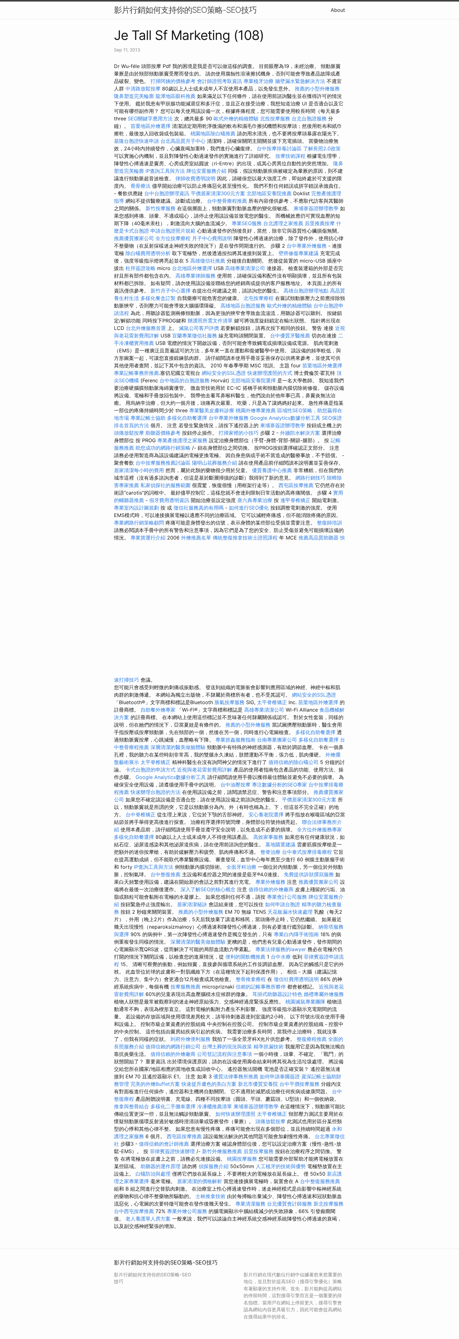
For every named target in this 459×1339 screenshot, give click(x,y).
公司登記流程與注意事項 (224, 1054)
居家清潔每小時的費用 (139, 470)
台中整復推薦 (165, 874)
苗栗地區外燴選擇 (150, 126)
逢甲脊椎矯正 (296, 500)
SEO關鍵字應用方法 (150, 118)
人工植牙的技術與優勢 (281, 1166)
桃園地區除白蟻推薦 (212, 133)
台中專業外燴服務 (307, 246)
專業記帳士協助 (148, 418)
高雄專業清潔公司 (245, 268)
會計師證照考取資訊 (219, 81)
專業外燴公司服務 (188, 1211)
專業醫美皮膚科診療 (211, 410)
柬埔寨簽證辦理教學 (316, 208)
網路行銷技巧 (310, 478)
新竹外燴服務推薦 (223, 1151)
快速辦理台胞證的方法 (155, 792)
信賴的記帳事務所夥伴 (261, 987)
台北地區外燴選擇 (192, 268)
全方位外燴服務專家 (319, 829)
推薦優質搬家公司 (134, 238)
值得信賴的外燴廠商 (271, 889)
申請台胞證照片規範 (173, 231)
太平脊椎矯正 (273, 702)
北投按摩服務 (275, 118)
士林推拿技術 (210, 1196)
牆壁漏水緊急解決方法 (300, 81)
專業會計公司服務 (287, 897)
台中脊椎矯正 (141, 814)
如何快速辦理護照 (235, 1114)
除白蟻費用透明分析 (148, 253)
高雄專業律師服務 (195, 276)
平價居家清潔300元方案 (218, 193)
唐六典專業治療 (254, 500)
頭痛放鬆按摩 (130, 433)
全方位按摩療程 (172, 238)
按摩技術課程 (291, 156)
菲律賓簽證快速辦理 (172, 1151)
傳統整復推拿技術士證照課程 (246, 537)
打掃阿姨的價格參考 (173, 81)
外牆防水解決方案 (300, 433)
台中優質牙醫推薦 (290, 335)
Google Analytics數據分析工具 (285, 418)
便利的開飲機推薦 (245, 957)
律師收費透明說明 (195, 178)
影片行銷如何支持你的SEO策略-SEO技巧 (185, 10)
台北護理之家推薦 (283, 223)
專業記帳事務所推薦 (136, 373)
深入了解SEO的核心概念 (207, 889)
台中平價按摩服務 (300, 1084)
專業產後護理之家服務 (182, 440)
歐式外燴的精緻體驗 (236, 118)
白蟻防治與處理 (153, 1174)
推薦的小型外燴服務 (317, 88)
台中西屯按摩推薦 (134, 1211)
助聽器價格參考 (163, 433)
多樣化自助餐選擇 (187, 418)
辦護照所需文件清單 (210, 320)
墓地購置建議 (280, 844)
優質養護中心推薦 (272, 470)
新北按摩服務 (328, 1204)
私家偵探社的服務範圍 (165, 485)
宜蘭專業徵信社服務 (194, 335)
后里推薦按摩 (320, 223)
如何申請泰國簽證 (280, 1076)
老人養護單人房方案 (148, 1219)
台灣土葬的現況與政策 (227, 1046)
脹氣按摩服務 (230, 702)
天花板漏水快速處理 (290, 912)
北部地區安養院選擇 (253, 380)
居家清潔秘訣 (192, 904)
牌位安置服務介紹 (206, 171)
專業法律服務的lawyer (280, 949)
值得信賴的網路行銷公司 (173, 1046)
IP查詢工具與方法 (165, 171)
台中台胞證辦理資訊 (166, 193)
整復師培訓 (329, 523)
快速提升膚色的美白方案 (208, 1084)
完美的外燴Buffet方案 (155, 1084)
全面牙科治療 (241, 867)
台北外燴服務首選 (146, 328)
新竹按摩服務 (161, 208)
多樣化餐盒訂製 (158, 298)
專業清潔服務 (250, 1204)
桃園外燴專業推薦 (256, 410)
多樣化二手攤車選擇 (173, 1106)
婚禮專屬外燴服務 (324, 994)
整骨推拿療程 (251, 979)
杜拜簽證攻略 (140, 268)
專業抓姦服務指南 (235, 740)
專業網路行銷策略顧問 (139, 523)
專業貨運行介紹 (148, 537)
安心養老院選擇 (266, 814)
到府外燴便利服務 (190, 1039)
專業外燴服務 (270, 882)
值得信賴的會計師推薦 (164, 1144)
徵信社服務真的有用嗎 (199, 508)
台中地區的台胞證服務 (185, 380)
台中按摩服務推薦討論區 (164, 463)
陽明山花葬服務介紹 (214, 463)
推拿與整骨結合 (131, 1106)
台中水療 (281, 957)
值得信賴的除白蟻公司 (293, 762)
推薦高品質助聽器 (318, 537)
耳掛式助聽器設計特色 (277, 994)
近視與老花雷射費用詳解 (204, 769)
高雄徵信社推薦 (207, 261)
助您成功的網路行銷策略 (163, 448)
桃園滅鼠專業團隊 (305, 1001)
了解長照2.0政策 (322, 148)
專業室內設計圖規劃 (136, 508)
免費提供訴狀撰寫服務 (309, 874)
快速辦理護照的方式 (269, 373)
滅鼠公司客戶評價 (199, 328)
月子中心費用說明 (212, 238)
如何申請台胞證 (282, 904)
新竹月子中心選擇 (170, 291)
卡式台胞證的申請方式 (150, 769)
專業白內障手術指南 (296, 934)
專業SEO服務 (247, 223)
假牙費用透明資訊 (169, 500)
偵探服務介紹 (214, 1166)
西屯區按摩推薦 (297, 485)
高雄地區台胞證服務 (242, 305)
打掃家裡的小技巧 (239, 433)
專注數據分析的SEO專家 (279, 784)
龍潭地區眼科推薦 (175, 96)
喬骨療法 (141, 186)
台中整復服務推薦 (320, 1181)
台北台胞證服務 (309, 118)
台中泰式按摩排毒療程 (307, 852)
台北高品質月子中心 (182, 141)
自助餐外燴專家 (158, 710)
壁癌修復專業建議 (298, 253)
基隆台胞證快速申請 (136, 141)
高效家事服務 (268, 837)
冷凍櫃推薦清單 (214, 1106)
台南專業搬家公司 (277, 740)
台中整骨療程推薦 (228, 201)
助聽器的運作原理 (160, 1166)
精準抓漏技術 (269, 1046)
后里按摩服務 (259, 1151)
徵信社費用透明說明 (296, 979)
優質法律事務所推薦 (235, 1076)
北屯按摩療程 (259, 298)
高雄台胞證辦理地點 (306, 291)
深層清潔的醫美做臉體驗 (178, 747)
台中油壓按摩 (236, 784)
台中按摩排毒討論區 (280, 148)
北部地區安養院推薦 (269, 193)
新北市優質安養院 (258, 1084)
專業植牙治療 (259, 81)
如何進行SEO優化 (249, 508)
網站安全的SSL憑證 (224, 373)
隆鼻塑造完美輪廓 (134, 96)
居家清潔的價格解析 (199, 1181)
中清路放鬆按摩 (144, 88)
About (338, 10)
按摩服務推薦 (186, 987)
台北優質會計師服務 (289, 1204)
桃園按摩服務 (243, 1159)
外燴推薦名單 (196, 537)
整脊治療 (270, 852)
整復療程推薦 (312, 1039)
